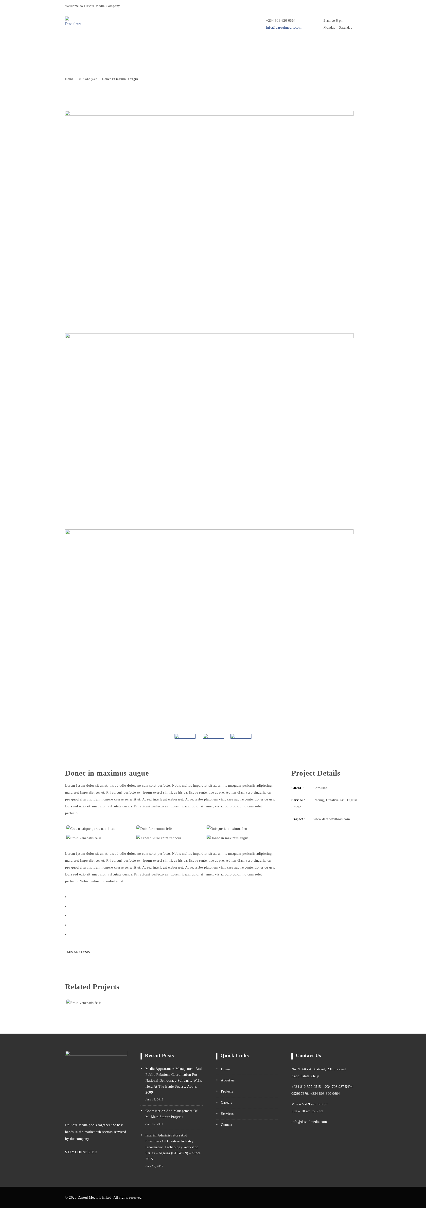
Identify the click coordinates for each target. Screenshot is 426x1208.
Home (70, 45)
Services (91, 45)
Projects (115, 45)
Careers (226, 1102)
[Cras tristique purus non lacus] (100, 828)
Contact (226, 1125)
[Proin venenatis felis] (100, 838)
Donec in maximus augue (120, 79)
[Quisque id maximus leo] (240, 828)
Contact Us (167, 45)
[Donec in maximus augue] (240, 838)
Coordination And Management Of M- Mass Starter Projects (171, 1114)
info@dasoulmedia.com (284, 27)
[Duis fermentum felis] (170, 828)
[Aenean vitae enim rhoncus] (170, 838)
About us (227, 1080)
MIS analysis (87, 79)
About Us (140, 45)
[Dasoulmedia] (77, 22)
